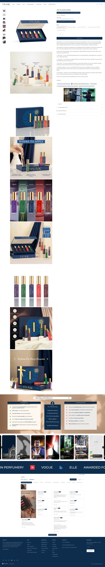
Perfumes (18, 4)
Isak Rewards (55, 554)
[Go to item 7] (4, 34)
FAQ (53, 550)
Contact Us (43, 550)
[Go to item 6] (4, 30)
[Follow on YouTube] (11, 560)
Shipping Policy (44, 542)
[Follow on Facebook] (3, 560)
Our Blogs (54, 546)
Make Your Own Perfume (32, 548)
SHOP (13, 4)
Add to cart (79, 38)
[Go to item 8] (4, 38)
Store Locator (55, 548)
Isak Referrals (55, 556)
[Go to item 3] (4, 18)
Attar (24, 4)
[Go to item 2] (4, 14)
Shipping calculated (65, 18)
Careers (42, 552)
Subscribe (90, 550)
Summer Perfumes (51, 4)
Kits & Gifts (29, 550)
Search (53, 542)
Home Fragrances (30, 4)
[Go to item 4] (4, 22)
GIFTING (45, 4)
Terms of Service (44, 548)
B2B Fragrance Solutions (32, 552)
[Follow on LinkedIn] (14, 560)
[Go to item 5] (4, 26)
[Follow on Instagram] (6, 560)
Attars (28, 544)
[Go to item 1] (4, 10)
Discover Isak (38, 4)
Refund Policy (44, 544)
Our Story (54, 544)
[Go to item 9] (4, 42)
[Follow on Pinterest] (8, 560)
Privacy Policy (44, 546)
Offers (53, 552)
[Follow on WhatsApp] (17, 560)
